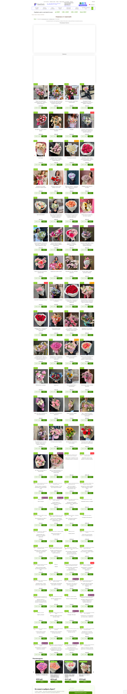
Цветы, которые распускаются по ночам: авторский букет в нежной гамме (56, 471)
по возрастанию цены (44, 19)
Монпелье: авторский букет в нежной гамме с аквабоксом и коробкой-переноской (87, 130)
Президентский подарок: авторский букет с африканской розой (71, 528)
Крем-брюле (40, 157)
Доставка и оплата (52, 1)
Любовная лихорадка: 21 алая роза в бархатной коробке (56, 499)
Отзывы (57, 1)
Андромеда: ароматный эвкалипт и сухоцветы (56, 300)
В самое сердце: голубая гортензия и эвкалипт (87, 272)
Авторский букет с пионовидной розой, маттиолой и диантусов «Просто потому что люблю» (87, 301)
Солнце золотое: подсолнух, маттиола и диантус (87, 215)
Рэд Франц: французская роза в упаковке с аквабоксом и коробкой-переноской (87, 686)
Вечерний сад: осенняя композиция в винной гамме (40, 187)
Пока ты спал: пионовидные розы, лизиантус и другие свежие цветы (87, 613)
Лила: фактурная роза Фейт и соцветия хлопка (40, 556)
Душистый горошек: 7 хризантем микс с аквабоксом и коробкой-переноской (71, 187)
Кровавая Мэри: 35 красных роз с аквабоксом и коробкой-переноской (71, 301)
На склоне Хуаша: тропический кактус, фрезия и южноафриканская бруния (72, 641)
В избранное (92, 4)
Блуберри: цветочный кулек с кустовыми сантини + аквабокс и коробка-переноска (56, 159)
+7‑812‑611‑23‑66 (67, 3)
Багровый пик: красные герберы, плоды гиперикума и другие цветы (87, 499)
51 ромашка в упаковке (71, 157)
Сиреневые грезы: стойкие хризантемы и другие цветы (40, 669)
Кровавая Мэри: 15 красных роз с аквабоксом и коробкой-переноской (41, 329)
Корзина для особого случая (56, 271)
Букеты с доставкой (45, 8)
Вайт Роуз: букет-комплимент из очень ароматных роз (40, 414)
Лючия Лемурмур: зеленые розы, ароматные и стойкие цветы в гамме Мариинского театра (40, 244)
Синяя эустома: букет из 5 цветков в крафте (56, 584)
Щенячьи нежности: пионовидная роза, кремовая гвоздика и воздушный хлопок (41, 686)
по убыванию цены (51, 19)
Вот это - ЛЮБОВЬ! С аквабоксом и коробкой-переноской (71, 244)
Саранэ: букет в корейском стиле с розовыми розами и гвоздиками (71, 471)
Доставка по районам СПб (86, 8)
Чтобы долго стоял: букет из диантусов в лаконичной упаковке (71, 670)
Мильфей (71, 129)
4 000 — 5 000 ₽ (74, 12)
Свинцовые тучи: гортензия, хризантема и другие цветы (87, 329)
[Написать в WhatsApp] (80, 3)
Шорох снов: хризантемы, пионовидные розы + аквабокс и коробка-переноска (40, 102)
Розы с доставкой (53, 8)
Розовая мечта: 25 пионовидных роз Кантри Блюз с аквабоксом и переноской (56, 358)
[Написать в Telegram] (83, 3)
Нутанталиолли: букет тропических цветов (56, 329)
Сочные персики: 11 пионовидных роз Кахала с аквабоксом (56, 528)
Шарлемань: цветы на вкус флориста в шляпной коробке (87, 471)
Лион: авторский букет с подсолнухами (71, 385)
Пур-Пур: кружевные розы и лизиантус (56, 684)
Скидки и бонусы (62, 1)
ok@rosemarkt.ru (67, 5)
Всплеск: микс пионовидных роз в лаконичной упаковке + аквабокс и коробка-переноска (87, 358)
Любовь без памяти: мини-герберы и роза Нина (56, 187)
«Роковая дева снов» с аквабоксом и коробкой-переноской (40, 585)
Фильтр (35, 19)
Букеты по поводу (60, 8)
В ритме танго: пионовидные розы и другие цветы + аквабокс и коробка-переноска (56, 556)
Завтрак (56, 640)
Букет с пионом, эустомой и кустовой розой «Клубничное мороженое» (87, 414)
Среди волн (56, 385)
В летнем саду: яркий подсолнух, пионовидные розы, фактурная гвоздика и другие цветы (56, 102)
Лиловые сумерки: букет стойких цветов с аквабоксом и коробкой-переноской (87, 244)
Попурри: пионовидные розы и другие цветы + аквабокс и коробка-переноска (56, 613)
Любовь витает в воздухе (41, 385)
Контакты (71, 1)
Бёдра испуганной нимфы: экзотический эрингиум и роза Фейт (40, 641)
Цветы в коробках (77, 8)
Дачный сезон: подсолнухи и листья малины (71, 442)
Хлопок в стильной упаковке (71, 684)
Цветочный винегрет (41, 214)
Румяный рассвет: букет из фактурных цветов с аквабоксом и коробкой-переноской (40, 358)
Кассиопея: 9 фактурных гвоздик (40, 299)
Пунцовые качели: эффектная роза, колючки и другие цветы (87, 442)
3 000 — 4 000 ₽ (65, 12)
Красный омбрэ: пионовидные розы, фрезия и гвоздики (56, 669)
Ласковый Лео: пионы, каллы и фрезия (41, 130)
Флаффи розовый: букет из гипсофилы (87, 187)
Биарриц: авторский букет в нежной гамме (71, 357)
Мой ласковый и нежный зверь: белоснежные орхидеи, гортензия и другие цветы (72, 613)
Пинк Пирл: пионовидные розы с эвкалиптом (56, 414)
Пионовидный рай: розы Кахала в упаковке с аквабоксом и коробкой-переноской (71, 216)
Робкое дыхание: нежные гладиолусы (71, 414)
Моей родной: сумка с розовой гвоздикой (87, 385)
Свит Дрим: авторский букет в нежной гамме (40, 471)
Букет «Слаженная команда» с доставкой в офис (71, 556)
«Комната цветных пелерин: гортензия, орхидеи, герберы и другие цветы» (56, 244)
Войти (94, 1)
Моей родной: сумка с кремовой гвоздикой (56, 130)
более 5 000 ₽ (83, 12)
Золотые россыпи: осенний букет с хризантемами (71, 102)
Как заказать (67, 1)
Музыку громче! (72, 583)
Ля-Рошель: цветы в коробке (56, 441)
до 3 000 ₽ (57, 12)
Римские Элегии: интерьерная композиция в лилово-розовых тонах (41, 500)
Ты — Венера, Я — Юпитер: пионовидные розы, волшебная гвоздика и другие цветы (72, 329)
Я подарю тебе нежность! (87, 555)
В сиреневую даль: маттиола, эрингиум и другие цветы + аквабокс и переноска (40, 443)
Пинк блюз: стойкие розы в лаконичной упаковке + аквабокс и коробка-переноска (87, 159)
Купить (44, 107)
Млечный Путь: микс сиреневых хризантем (72, 272)
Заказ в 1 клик (37, 107)
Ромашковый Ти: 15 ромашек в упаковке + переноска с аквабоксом (87, 641)
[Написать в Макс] (85, 3)
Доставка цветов (37, 8)
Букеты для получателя (69, 8)
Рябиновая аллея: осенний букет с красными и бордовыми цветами (40, 613)
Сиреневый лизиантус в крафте (87, 527)
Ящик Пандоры (41, 527)
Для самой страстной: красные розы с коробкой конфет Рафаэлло (87, 670)
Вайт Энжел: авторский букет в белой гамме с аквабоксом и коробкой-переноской (56, 216)
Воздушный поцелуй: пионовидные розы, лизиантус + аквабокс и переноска (87, 102)
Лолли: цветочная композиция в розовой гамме (40, 272)
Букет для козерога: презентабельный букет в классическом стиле (71, 500)
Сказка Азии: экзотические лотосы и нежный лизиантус (87, 584)
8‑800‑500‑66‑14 (67, 4)
